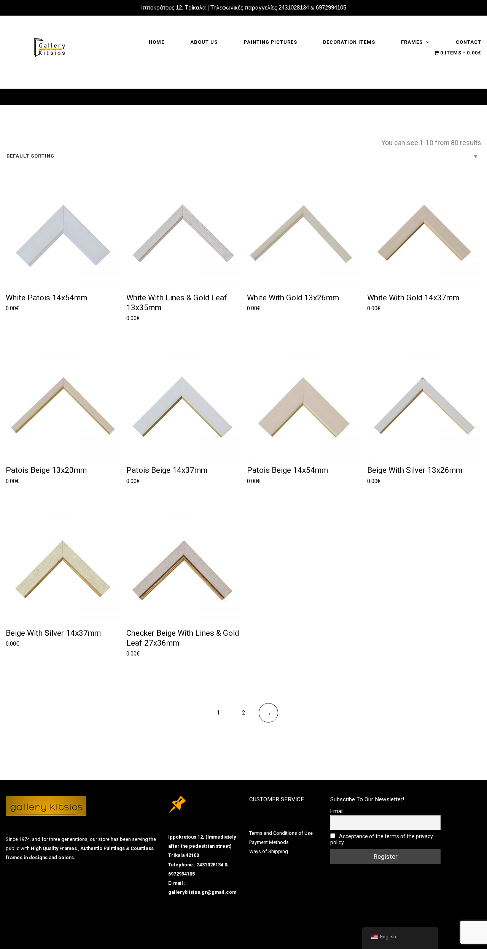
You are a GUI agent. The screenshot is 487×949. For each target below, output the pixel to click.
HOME (156, 42)
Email (337, 811)
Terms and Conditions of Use (281, 833)
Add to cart (26, 319)
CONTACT (468, 42)
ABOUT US (204, 42)
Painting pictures (270, 42)
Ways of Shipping (268, 851)
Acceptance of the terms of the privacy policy (381, 839)
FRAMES (412, 42)
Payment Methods (269, 842)
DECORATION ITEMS (349, 42)
